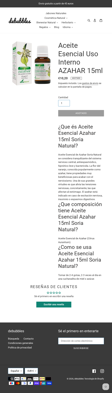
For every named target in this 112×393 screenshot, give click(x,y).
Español (15, 371)
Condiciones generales (20, 343)
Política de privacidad (20, 347)
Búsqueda (13, 338)
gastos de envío (90, 83)
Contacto (28, 338)
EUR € (31, 371)
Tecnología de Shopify (94, 379)
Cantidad (63, 97)
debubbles (79, 379)
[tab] (81, 136)
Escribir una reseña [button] (54, 304)
